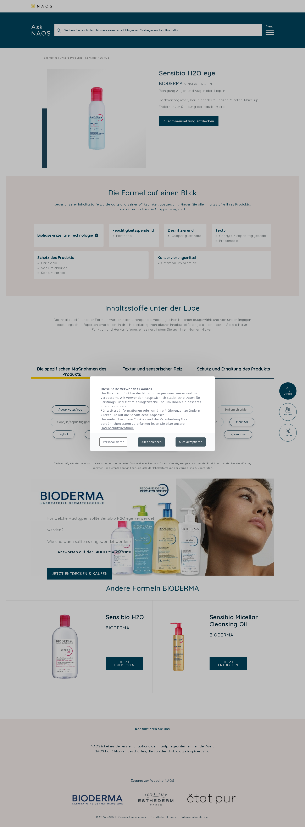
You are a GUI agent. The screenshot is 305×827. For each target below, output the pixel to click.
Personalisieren (113, 442)
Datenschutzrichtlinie (117, 428)
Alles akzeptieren (190, 442)
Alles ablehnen (151, 442)
